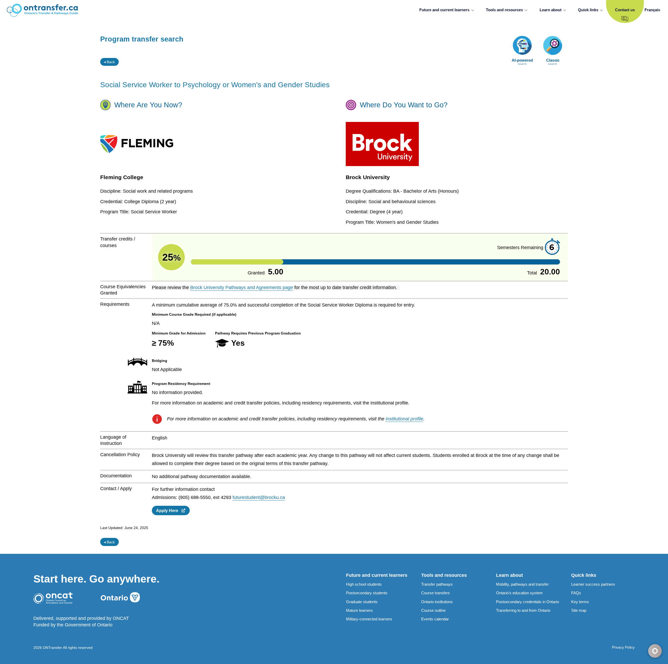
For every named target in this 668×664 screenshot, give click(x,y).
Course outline (433, 610)
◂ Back (109, 62)
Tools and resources (504, 10)
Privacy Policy (623, 647)
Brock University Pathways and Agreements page (241, 287)
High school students (364, 584)
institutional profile (404, 418)
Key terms (580, 602)
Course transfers (435, 593)
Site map (578, 610)
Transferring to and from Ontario (523, 610)
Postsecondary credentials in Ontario (527, 602)
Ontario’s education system (519, 593)
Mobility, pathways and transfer (522, 584)
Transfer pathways (437, 584)
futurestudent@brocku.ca (258, 497)
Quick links (588, 10)
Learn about (551, 10)
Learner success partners (593, 584)
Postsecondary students (366, 593)
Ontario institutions (437, 602)
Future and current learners (444, 10)
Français (652, 10)
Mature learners (359, 610)
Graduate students (362, 602)
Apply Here (168, 510)
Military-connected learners (369, 619)
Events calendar (435, 619)
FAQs (576, 593)
